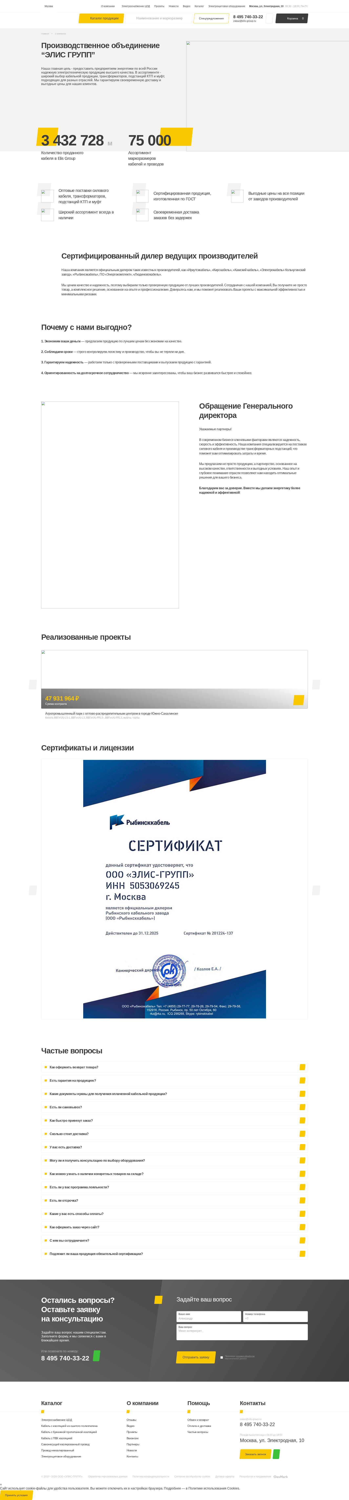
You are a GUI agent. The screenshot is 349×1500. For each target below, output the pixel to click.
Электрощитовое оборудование (226, 6)
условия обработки (245, 1356)
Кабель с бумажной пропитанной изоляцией (69, 1432)
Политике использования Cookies (213, 1488)
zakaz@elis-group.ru (244, 21)
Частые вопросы (197, 1432)
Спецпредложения (211, 18)
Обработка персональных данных (107, 1476)
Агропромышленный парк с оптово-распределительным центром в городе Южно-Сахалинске (111, 713)
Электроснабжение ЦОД (136, 6)
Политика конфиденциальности (150, 1476)
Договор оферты (224, 1476)
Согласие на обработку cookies (192, 1476)
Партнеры (133, 1444)
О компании (108, 6)
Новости (174, 6)
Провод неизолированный (57, 1450)
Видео (186, 6)
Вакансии (133, 1438)
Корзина (295, 18)
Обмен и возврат (198, 1419)
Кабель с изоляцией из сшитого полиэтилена (69, 1425)
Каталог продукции (104, 18)
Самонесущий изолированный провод (65, 1444)
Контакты (132, 1456)
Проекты (159, 6)
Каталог (199, 6)
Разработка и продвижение (255, 1476)
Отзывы (131, 1419)
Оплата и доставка (199, 1425)
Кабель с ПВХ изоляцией (56, 1438)
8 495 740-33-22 (248, 17)
